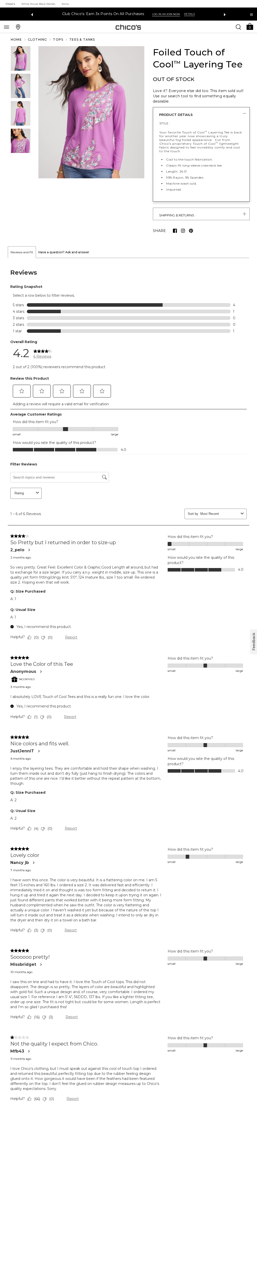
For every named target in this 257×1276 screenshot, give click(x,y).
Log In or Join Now (166, 14)
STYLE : (164, 123)
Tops (58, 39)
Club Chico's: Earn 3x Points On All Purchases (103, 14)
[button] (249, 26)
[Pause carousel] (251, 15)
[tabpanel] (128, 687)
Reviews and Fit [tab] (22, 252)
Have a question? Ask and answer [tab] (63, 252)
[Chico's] (128, 27)
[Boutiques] (18, 27)
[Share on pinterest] (191, 231)
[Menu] (7, 27)
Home (16, 39)
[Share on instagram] (183, 231)
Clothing (37, 39)
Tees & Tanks (82, 39)
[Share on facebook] (175, 231)
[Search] (238, 27)
